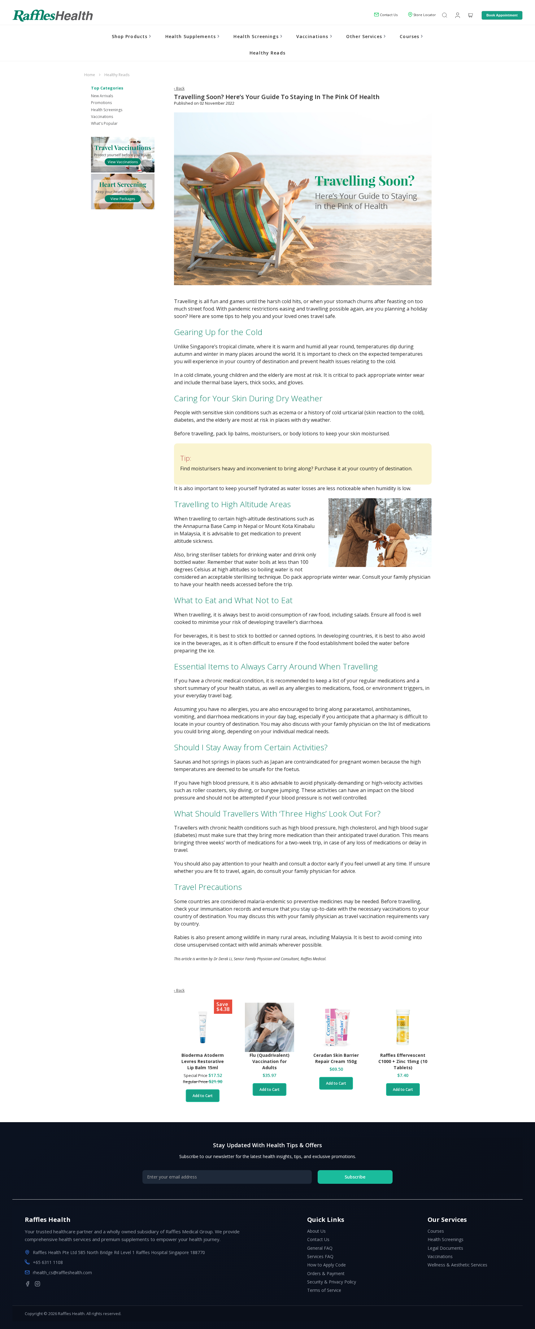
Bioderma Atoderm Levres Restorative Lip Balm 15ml (202, 1061)
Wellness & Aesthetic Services (457, 1265)
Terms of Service (324, 1290)
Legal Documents (445, 1248)
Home (90, 74)
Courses (410, 36)
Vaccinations (313, 36)
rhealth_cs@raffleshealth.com (62, 1272)
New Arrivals (102, 95)
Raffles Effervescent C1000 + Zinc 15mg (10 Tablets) (402, 1061)
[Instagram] (37, 1284)
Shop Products (130, 36)
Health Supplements (191, 36)
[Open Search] (444, 15)
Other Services (365, 36)
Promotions (101, 102)
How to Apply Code (326, 1265)
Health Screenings (256, 36)
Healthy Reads (267, 53)
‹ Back (179, 88)
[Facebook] (27, 1284)
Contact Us (318, 1239)
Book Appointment (502, 15)
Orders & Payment (326, 1273)
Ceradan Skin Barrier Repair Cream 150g (336, 1058)
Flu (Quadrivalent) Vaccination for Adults (269, 1061)
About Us (316, 1231)
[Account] (457, 15)
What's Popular (104, 123)
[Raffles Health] (52, 15)
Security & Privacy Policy (331, 1282)
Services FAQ (320, 1256)
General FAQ (320, 1248)
